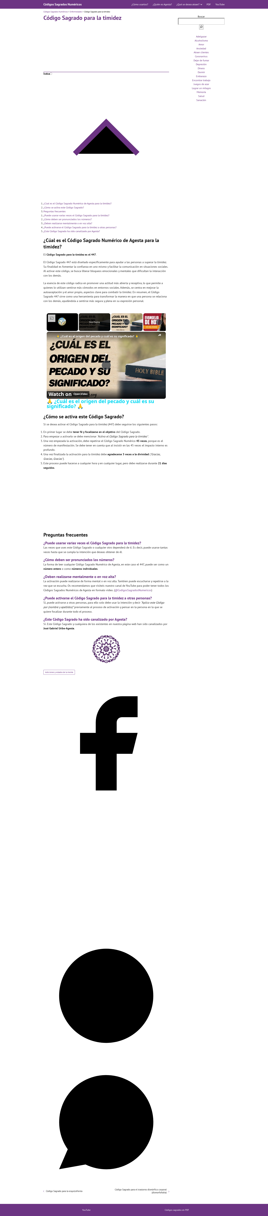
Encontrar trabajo (201, 80)
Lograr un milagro (201, 88)
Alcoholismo (201, 40)
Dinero (201, 68)
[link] (52, 337)
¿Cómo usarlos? (140, 4)
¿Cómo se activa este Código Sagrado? (63, 207)
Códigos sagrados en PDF (177, 1210)
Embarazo (201, 76)
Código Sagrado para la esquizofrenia (64, 1191)
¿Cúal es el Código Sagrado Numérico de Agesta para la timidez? (77, 203)
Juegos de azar (201, 84)
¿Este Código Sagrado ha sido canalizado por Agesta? (71, 231)
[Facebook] (106, 805)
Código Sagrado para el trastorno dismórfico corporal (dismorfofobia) (141, 1191)
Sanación (201, 100)
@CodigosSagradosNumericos (133, 590)
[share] (159, 335)
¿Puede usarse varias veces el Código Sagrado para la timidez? (76, 215)
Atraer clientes (201, 52)
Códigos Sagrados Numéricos (62, 4)
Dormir (201, 72)
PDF (209, 4)
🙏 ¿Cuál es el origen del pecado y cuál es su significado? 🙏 (97, 336)
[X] (106, 931)
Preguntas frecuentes (54, 211)
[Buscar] (201, 27)
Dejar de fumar (201, 60)
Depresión (201, 64)
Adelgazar (201, 36)
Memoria (201, 92)
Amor (201, 44)
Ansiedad (201, 48)
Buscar (201, 16)
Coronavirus (201, 56)
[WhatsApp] (106, 1184)
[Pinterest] (106, 1057)
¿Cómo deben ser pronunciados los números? (67, 219)
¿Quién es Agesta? (162, 4)
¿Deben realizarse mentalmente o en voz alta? (67, 223)
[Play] (127, 322)
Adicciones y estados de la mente (59, 672)
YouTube (220, 4)
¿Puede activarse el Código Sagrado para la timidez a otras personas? (79, 227)
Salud (201, 96)
